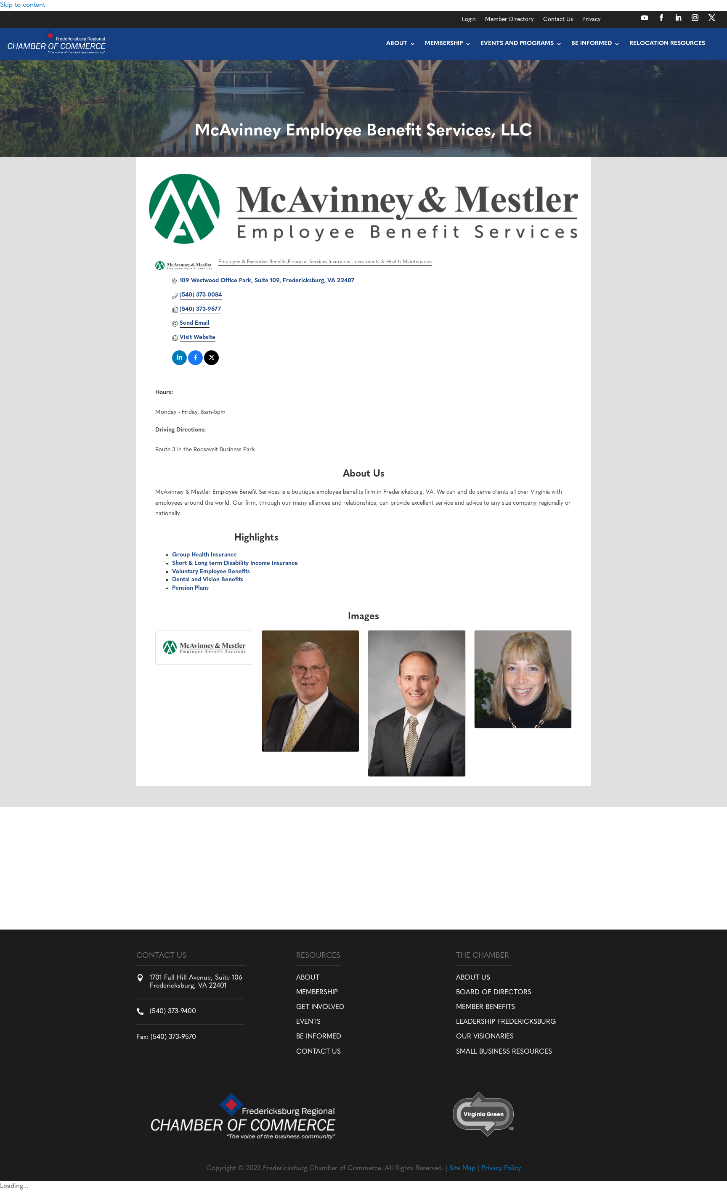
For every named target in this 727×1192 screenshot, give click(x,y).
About (396, 43)
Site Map (462, 1168)
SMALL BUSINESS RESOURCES (504, 1052)
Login (469, 20)
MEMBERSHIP (317, 992)
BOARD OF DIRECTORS (493, 992)
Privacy (591, 20)
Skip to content (22, 5)
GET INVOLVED (320, 1007)
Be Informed (591, 43)
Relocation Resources (667, 43)
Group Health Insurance (204, 555)
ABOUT (307, 978)
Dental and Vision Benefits (207, 580)
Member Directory (509, 20)
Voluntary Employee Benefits (211, 572)
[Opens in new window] (644, 17)
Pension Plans (190, 588)
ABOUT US (473, 978)
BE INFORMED (318, 1036)
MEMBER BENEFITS (485, 1007)
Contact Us (558, 20)
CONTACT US (318, 1052)
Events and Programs (517, 43)
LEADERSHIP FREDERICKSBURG (506, 1022)
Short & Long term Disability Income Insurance (235, 563)
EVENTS (308, 1022)
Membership (444, 43)
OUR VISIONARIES (485, 1036)
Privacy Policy (501, 1168)
